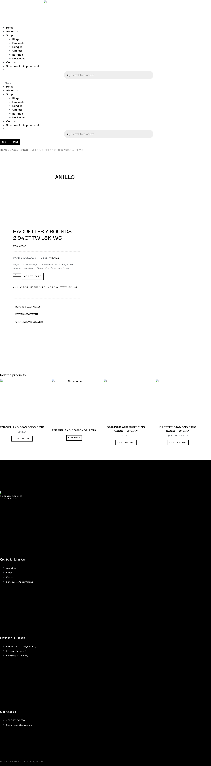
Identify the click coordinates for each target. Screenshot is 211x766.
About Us (12, 31)
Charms (17, 50)
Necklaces (18, 58)
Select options (22, 439)
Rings (15, 39)
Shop (9, 35)
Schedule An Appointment (22, 66)
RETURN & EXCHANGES (28, 306)
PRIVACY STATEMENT (26, 314)
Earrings (17, 54)
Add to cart (32, 276)
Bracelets (18, 43)
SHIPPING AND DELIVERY (29, 321)
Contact (11, 62)
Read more (74, 438)
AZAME (48, 761)
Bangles (17, 46)
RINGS (23, 149)
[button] (105, 82)
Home (9, 27)
